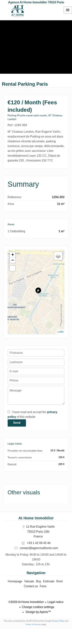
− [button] (12, 260)
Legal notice (55, 602)
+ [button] (12, 254)
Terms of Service (33, 624)
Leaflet (61, 332)
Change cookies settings (38, 607)
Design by (38, 612)
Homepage (17, 11)
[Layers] (58, 256)
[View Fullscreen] (12, 268)
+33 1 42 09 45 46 (39, 543)
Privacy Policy (58, 621)
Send (16, 422)
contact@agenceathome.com (39, 548)
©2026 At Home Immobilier (26, 602)
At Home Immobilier (36, 518)
